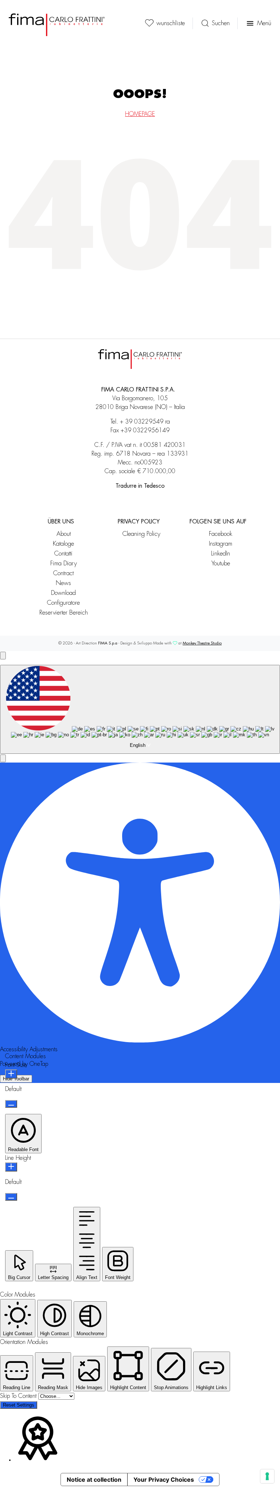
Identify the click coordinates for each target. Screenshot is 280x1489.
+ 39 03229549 (141, 422)
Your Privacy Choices (163, 1479)
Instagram (220, 544)
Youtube (220, 563)
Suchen (221, 23)
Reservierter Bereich (63, 612)
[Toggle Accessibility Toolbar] (3, 655)
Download (63, 593)
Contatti (63, 553)
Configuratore (63, 603)
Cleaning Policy (141, 534)
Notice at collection (94, 1479)
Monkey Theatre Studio (202, 643)
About (64, 534)
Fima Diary (63, 563)
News (63, 583)
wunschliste (170, 23)
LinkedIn (220, 553)
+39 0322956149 (145, 430)
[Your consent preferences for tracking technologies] (267, 1476)
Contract (63, 573)
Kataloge (63, 544)
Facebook (220, 534)
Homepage (140, 114)
